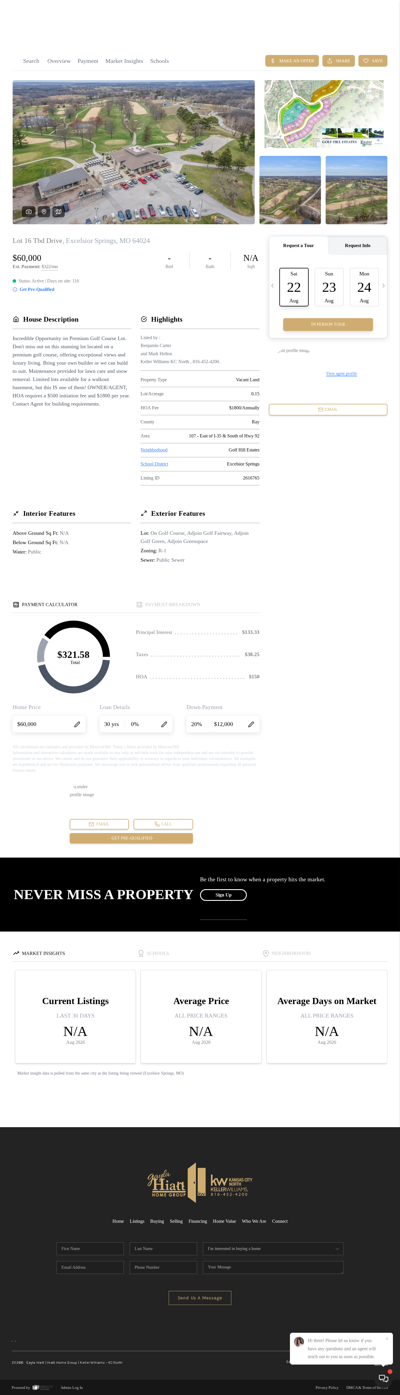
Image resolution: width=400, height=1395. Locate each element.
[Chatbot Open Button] (383, 1378)
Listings (137, 1221)
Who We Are (254, 1221)
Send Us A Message (200, 1298)
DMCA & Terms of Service (367, 1387)
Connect (280, 1221)
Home (118, 1221)
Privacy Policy (327, 1387)
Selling (176, 1221)
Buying (157, 1221)
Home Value (224, 1221)
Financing (198, 1221)
